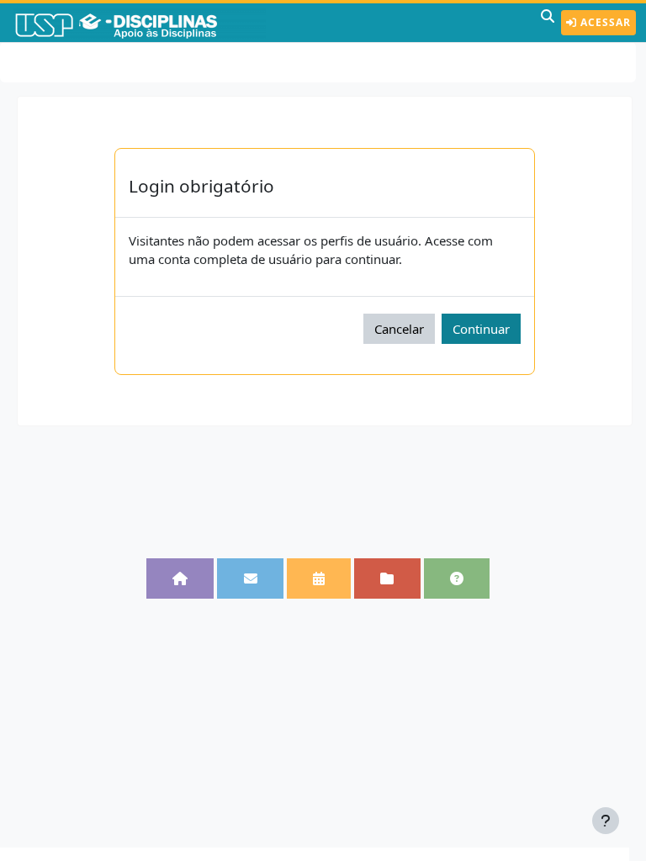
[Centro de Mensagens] (250, 578)
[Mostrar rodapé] (605, 820)
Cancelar (399, 328)
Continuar (481, 328)
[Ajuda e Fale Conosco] (457, 578)
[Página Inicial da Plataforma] (180, 578)
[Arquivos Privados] (387, 578)
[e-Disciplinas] (141, 23)
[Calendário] (319, 578)
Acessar (604, 22)
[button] (547, 22)
